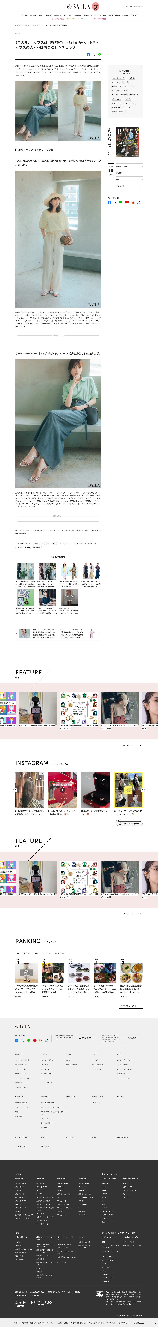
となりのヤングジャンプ (44, 1217)
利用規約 (77, 1292)
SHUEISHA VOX (107, 1260)
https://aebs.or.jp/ (125, 1304)
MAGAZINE (88, 15)
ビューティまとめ (46, 1083)
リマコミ (60, 1211)
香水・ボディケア (46, 1074)
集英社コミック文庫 (22, 1218)
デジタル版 (120, 186)
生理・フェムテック (98, 1065)
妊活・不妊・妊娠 (96, 1069)
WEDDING (68, 15)
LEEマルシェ (106, 1264)
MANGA (120, 1097)
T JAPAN (105, 1208)
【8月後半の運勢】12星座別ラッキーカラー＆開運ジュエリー (38, 727)
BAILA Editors (46, 1147)
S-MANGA (18, 1211)
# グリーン (50, 543)
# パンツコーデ (77, 543)
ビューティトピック (47, 1060)
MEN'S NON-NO (107, 1215)
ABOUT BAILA (20, 1147)
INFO (94, 1137)
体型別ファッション (21, 1083)
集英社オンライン (108, 1222)
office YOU (82, 1215)
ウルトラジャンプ (42, 1224)
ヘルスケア (95, 1060)
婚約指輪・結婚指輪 (21, 1103)
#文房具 (125, 82)
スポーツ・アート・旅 (123, 1078)
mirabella (105, 1274)
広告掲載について (21, 1292)
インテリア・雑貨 (122, 1065)
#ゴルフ (114, 103)
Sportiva (126, 1194)
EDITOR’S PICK (114, 15)
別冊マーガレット (63, 1204)
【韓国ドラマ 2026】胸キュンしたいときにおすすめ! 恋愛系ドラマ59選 (52, 989)
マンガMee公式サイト (64, 1208)
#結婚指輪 (132, 78)
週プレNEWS (127, 1187)
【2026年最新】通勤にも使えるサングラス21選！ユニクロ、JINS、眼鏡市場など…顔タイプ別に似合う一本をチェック (79, 992)
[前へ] (15, 790)
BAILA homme (86, 19)
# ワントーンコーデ (63, 543)
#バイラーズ (129, 86)
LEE (103, 1201)
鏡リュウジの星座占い (48, 1103)
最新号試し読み (121, 167)
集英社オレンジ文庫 (64, 1244)
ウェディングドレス (21, 1107)
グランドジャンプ (42, 1220)
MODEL (125, 15)
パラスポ (126, 1197)
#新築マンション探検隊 (119, 95)
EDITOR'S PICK (21, 1137)
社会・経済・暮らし (122, 1074)
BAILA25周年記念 (100, 19)
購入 (117, 180)
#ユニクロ (126, 107)
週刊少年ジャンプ (21, 1183)
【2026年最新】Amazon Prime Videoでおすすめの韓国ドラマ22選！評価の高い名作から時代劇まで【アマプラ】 (105, 992)
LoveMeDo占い (46, 1118)
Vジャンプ (18, 1190)
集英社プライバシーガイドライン (59, 1292)
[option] (38, 712)
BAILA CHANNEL (123, 1137)
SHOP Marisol (106, 1267)
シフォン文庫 (61, 1262)
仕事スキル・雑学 (71, 1065)
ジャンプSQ (19, 1187)
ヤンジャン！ (40, 1213)
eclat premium (106, 1271)
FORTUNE (77, 15)
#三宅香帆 (128, 99)
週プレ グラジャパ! (129, 1190)
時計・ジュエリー (20, 1074)
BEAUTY (33, 15)
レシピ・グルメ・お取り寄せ (125, 1069)
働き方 (68, 1060)
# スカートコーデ (90, 543)
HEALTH (48, 15)
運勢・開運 (44, 1127)
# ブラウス (19, 543)
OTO (103, 1242)
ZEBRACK (19, 1204)
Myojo (125, 1183)
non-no (104, 1187)
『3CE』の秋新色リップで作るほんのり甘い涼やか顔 (119, 727)
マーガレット (61, 1201)
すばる (17, 1242)
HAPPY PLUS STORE (109, 1257)
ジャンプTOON (20, 1201)
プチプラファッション (22, 1078)
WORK (41, 15)
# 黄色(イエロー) (39, 543)
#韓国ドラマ (134, 95)
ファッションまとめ (21, 1087)
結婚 (16, 1112)
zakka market (106, 1281)
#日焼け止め (116, 107)
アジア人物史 (19, 1259)
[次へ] (142, 790)
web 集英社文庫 (20, 1252)
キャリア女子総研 (58, 19)
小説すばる (19, 1246)
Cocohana (81, 1211)
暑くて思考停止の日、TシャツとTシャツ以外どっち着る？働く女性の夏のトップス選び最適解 (25, 584)
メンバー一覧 (96, 1103)
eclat (103, 1204)
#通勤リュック (116, 86)
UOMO (104, 1218)
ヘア (42, 1078)
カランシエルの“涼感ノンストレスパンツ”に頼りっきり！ (78, 727)
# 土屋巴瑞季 (37, 547)
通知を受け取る (86, 1038)
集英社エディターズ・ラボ (132, 1246)
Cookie (80, 1208)
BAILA (104, 1190)
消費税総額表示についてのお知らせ (27, 1295)
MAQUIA (105, 1194)
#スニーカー (116, 82)
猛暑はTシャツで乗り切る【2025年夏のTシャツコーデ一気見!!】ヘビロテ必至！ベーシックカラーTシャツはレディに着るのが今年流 (46, 586)
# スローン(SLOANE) (23, 547)
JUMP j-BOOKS (62, 1248)
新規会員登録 (132, 1038)
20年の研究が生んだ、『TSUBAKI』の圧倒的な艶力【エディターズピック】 (29, 813)
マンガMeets (61, 1215)
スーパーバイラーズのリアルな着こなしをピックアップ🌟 (128, 812)
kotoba (38, 1268)
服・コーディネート (21, 1065)
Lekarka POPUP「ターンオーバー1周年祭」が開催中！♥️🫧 (62, 812)
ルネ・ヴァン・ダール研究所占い (50, 1107)
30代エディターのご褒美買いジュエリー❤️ (95, 812)
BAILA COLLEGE (72, 19)
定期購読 (119, 173)
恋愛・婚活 (18, 1116)
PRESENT (133, 15)
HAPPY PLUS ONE (108, 1211)
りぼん (59, 1197)
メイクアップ (45, 1069)
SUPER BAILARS (100, 15)
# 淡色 (28, 543)
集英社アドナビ (128, 1242)
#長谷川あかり (116, 99)
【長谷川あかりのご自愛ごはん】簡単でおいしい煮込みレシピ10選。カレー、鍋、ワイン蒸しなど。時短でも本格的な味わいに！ (131, 992)
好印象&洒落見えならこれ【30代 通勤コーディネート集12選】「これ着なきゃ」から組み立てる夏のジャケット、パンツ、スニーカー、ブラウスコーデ (91, 586)
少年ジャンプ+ (20, 1197)
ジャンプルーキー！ (21, 1208)
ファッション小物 (20, 1069)
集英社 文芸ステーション (23, 1249)
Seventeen (105, 1183)
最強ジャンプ (19, 1194)
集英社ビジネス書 (42, 1256)
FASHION (24, 15)
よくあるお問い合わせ (37, 1292)
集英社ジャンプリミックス (24, 1215)
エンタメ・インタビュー (124, 1060)
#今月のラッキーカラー (128, 103)
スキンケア (44, 1065)
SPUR (104, 1197)
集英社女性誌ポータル (136, 6)
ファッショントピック (22, 1060)
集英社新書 (40, 1259)
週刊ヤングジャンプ (43, 1204)
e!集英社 (39, 1272)
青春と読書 (19, 1256)
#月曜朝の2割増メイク (119, 112)
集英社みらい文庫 (84, 1242)
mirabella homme (107, 1278)
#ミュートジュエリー (118, 78)
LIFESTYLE (58, 15)
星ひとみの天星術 (46, 1123)
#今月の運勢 (116, 90)
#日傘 (125, 90)
